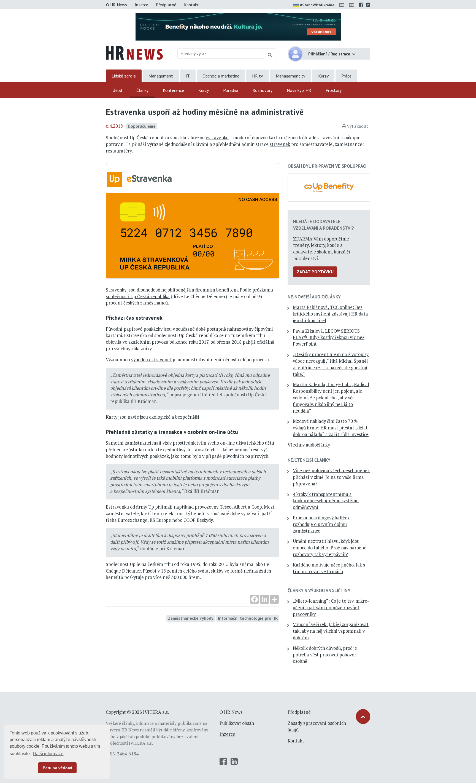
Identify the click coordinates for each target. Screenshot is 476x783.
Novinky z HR (299, 90)
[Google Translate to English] (352, 4)
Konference (173, 90)
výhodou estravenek (151, 360)
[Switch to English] (343, 4)
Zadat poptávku (315, 271)
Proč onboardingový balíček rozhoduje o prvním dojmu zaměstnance (321, 524)
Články (142, 90)
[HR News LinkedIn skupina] (368, 4)
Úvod (117, 90)
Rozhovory (262, 90)
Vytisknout (357, 126)
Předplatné (166, 4)
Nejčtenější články (309, 460)
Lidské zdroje (124, 76)
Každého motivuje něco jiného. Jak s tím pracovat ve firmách (329, 568)
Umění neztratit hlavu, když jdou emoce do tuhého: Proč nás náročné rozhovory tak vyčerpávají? (329, 547)
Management (160, 76)
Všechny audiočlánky (309, 445)
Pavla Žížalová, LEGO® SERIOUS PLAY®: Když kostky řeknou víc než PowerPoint (328, 337)
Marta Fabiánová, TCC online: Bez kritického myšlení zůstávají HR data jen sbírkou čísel (330, 314)
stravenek (280, 144)
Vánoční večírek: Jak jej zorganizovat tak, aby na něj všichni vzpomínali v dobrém (331, 631)
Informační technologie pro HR (248, 618)
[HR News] (134, 52)
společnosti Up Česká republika (138, 296)
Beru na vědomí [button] (57, 768)
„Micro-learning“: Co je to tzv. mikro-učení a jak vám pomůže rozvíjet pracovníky (331, 607)
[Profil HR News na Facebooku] (361, 4)
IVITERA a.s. (156, 712)
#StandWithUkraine (317, 4)
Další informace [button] (48, 753)
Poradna (230, 90)
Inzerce (141, 4)
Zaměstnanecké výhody (190, 618)
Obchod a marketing (220, 76)
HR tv (257, 76)
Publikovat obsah (237, 723)
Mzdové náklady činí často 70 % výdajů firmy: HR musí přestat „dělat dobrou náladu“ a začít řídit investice (331, 427)
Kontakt (191, 4)
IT (188, 76)
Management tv (290, 76)
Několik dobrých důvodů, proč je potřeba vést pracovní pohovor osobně (325, 654)
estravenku (217, 138)
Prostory (334, 90)
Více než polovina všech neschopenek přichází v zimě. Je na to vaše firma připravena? (331, 477)
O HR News (116, 4)
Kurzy (323, 76)
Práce (346, 76)
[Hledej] (270, 54)
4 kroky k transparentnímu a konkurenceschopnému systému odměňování (326, 501)
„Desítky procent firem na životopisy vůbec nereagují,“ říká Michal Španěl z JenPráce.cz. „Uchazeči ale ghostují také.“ (331, 364)
